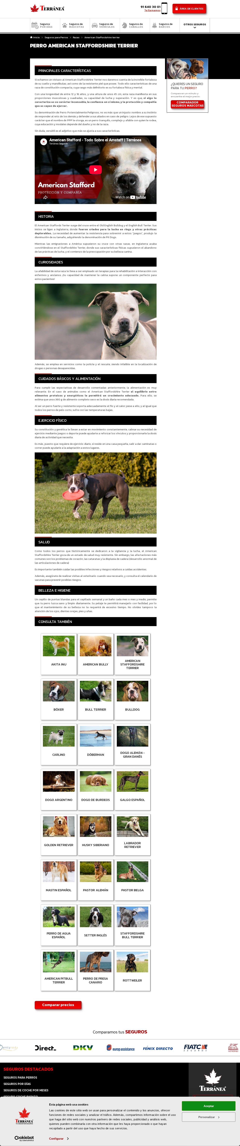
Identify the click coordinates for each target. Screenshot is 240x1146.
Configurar (56, 1138)
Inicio (36, 37)
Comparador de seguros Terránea (47, 9)
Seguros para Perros (56, 37)
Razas (76, 37)
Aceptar (209, 1106)
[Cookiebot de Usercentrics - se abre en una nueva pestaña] (24, 1139)
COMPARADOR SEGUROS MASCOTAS (188, 104)
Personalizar (206, 1116)
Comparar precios (58, 1005)
